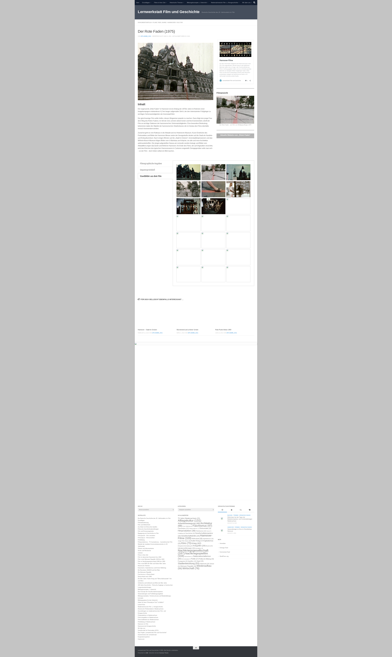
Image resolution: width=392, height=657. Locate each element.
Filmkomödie (205, 528)
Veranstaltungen (244, 515)
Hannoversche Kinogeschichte (147, 626)
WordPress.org (224, 556)
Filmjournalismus (194, 528)
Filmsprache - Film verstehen (146, 535)
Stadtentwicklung (188, 563)
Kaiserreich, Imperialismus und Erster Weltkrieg (152, 568)
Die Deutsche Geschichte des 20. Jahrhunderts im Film (154, 518)
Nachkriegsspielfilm (193, 554)
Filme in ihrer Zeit (159, 2)
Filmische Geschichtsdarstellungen (148, 529)
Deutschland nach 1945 (145, 576)
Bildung (229, 515)
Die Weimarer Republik (144, 572)
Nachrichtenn (188, 556)
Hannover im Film (143, 624)
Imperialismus (208, 538)
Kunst (209, 546)
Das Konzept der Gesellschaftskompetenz (150, 591)
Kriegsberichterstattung (185, 546)
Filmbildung (141, 540)
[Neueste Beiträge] (222, 510)
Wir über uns (246, 2)
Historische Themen (176, 2)
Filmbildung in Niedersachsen (146, 622)
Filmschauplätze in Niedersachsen (148, 617)
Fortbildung (181, 533)
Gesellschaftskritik (190, 536)
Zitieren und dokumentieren (146, 548)
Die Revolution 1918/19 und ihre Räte (149, 570)
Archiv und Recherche (144, 550)
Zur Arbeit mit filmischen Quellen (147, 527)
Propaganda (183, 561)
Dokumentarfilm (144, 22)
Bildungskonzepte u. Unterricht (197, 2)
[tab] (155, 163)
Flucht (209, 531)
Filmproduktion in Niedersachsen (147, 615)
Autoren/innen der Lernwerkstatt (147, 634)
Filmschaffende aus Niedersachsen (148, 619)
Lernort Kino (141, 604)
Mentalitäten (199, 548)
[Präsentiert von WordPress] (147, 653)
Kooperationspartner (144, 637)
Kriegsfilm (199, 546)
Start (137, 2)
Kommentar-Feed (225, 552)
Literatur (140, 553)
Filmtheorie (201, 531)
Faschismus (202, 525)
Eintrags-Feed (224, 547)
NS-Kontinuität (186, 559)
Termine (235, 515)
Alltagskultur (189, 520)
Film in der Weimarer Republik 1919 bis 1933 (151, 559)
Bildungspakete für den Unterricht (148, 600)
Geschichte (190, 533)
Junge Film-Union (184, 541)
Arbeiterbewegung (189, 523)
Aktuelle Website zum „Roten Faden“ (235, 135)
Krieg (196, 543)
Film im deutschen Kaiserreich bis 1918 (149, 557)
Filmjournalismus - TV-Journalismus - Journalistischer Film (155, 542)
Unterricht (204, 564)
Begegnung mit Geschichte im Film (148, 533)
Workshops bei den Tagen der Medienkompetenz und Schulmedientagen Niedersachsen (239, 519)
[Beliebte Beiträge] (231, 510)
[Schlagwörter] (249, 510)
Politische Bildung (206, 559)
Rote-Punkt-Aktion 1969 (223, 330)
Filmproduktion (186, 530)
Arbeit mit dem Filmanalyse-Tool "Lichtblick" (151, 602)
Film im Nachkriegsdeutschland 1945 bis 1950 (151, 561)
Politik (195, 559)
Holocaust (197, 538)
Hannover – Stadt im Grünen (147, 330)
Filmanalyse (183, 528)
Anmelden (223, 543)
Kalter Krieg (197, 541)
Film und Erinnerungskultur (146, 531)
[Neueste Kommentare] (240, 510)
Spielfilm (192, 561)
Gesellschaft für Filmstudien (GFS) (148, 630)
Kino (186, 543)
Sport (200, 561)
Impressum (141, 639)
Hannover (172, 22)
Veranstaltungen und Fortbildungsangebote (150, 594)
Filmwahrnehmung (143, 522)
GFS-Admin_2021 (146, 36)
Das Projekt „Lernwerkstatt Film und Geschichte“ (152, 632)
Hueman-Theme (163, 653)
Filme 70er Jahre (159, 22)
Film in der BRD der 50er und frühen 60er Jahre (152, 563)
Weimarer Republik (188, 566)
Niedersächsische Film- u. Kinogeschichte (224, 2)
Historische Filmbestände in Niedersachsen (150, 609)
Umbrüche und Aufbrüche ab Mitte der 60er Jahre (152, 583)
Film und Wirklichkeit (144, 525)
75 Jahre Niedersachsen (189, 518)
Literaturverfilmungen (186, 548)
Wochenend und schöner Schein (187, 330)
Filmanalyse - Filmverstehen (146, 537)
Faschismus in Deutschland (146, 574)
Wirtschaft (191, 568)
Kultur (180, 22)
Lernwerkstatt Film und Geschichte (169, 12)
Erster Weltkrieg (187, 526)
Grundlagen (146, 2)
